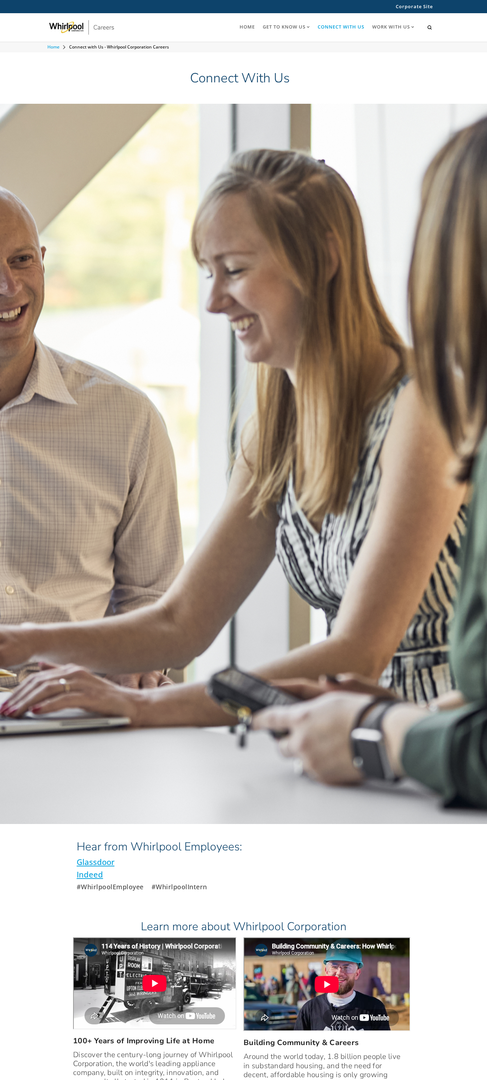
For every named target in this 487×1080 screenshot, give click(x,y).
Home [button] (247, 26)
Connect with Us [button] (341, 26)
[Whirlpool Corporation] (101, 27)
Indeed (90, 874)
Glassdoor (95, 862)
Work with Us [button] (391, 26)
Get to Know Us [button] (284, 26)
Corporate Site (414, 6)
